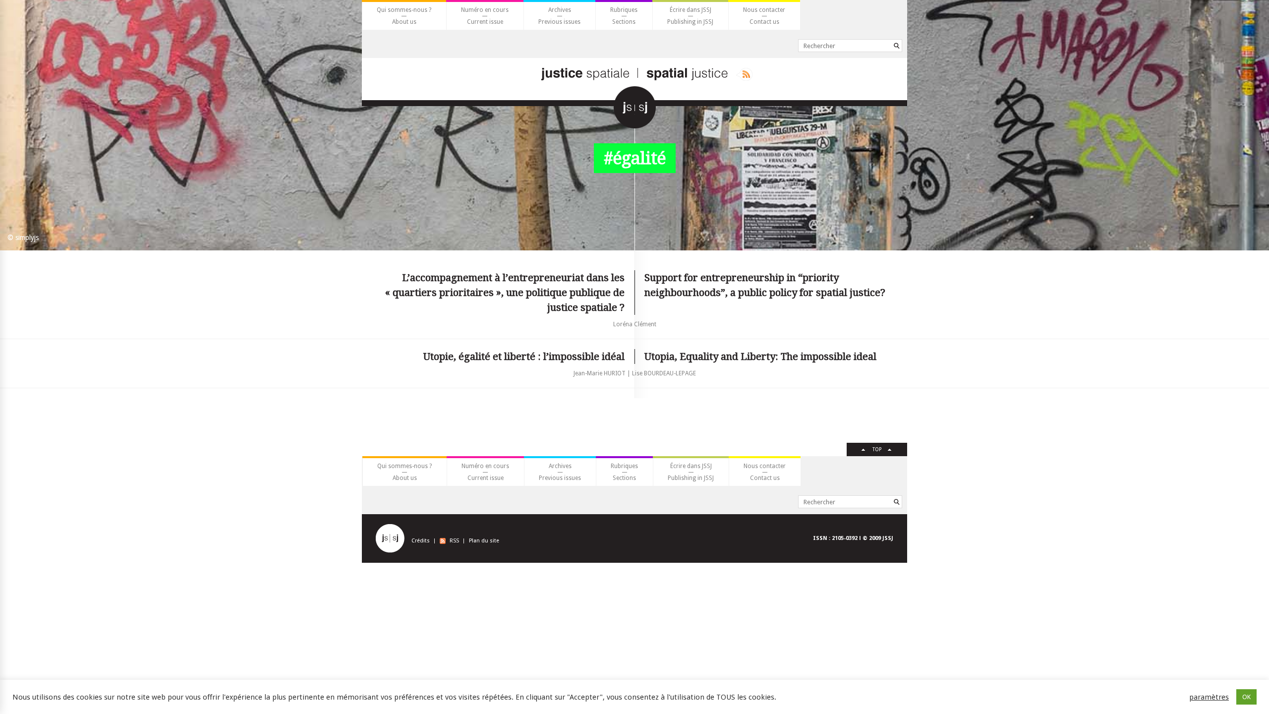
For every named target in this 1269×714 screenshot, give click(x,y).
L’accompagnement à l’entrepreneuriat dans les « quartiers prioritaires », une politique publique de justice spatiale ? (505, 292)
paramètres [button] (1209, 697)
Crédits (420, 540)
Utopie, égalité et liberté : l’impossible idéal (524, 356)
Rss (744, 74)
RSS (454, 540)
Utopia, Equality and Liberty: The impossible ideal (760, 356)
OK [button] (1246, 697)
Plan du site (484, 540)
